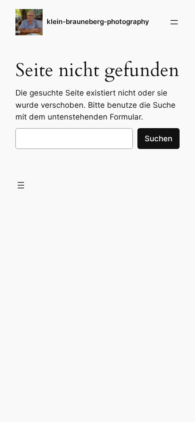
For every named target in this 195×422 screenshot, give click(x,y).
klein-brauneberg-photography (98, 22)
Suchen (158, 138)
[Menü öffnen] (174, 22)
